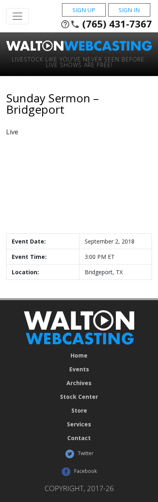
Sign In (129, 10)
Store (79, 410)
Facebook (85, 471)
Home (79, 355)
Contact (79, 438)
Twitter (85, 453)
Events (79, 369)
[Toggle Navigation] (17, 16)
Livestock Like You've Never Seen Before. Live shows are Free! (79, 61)
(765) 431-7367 (106, 24)
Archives (79, 383)
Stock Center (79, 397)
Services (79, 424)
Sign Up (84, 10)
